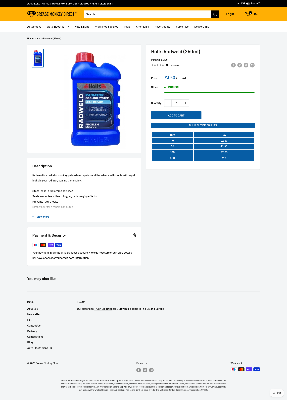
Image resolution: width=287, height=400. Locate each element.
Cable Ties (182, 26)
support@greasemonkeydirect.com (173, 387)
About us (32, 308)
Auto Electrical (56, 26)
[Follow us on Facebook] (138, 369)
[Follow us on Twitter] (145, 369)
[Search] (215, 14)
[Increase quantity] (185, 103)
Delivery (32, 331)
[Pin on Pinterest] (239, 64)
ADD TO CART (176, 115)
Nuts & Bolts (82, 26)
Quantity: (156, 103)
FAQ (29, 319)
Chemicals (142, 26)
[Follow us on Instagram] (151, 369)
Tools (127, 26)
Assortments (162, 26)
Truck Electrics (103, 308)
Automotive (34, 26)
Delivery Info (201, 26)
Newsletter (34, 314)
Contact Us (34, 325)
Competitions (35, 336)
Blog (30, 342)
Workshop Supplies (106, 26)
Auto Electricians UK (39, 347)
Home (30, 38)
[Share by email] (252, 64)
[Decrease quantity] (167, 103)
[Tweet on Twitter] (246, 64)
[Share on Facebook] (233, 64)
